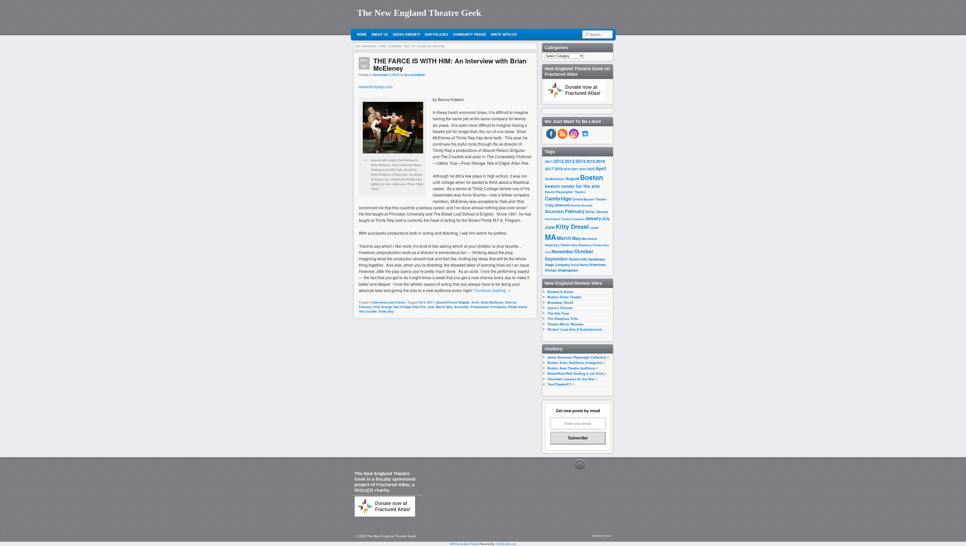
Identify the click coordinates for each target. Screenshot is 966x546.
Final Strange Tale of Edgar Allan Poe (399, 307)
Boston (591, 177)
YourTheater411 (559, 384)
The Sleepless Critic (563, 318)
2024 (582, 169)
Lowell (594, 228)
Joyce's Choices (560, 307)
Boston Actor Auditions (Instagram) (574, 362)
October (583, 251)
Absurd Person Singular (453, 302)
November (461, 307)
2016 (600, 161)
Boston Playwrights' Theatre (565, 192)
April (601, 168)
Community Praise (469, 34)
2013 (570, 161)
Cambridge (558, 198)
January (593, 218)
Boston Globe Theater (564, 297)
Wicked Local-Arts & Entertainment (574, 329)
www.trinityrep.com (375, 87)
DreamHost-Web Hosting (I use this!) (575, 373)
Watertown (597, 264)
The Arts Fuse (558, 313)
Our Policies (436, 34)
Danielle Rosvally (581, 205)
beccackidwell (414, 74)
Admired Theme (601, 535)
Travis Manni (580, 265)
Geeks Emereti (406, 34)
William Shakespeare (561, 270)
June (430, 307)
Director (511, 302)
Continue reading (493, 290)
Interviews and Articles (388, 302)
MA (550, 237)
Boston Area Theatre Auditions (571, 368)
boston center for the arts (572, 186)
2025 (591, 168)
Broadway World (560, 302)
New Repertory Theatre (587, 245)
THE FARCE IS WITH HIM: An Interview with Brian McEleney (450, 64)
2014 (580, 161)
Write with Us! (504, 34)
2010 (422, 302)
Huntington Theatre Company (564, 219)
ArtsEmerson (555, 179)
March (440, 307)
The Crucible (368, 311)
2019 (567, 169)
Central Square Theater (589, 199)
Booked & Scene (560, 291)
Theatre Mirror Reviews (565, 324)
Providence (498, 307)
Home (362, 34)
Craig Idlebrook (557, 205)
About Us (379, 34)
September (556, 259)
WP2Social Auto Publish (464, 544)
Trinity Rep (386, 311)
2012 (559, 161)
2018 (559, 169)
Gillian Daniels (596, 211)
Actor (475, 302)
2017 (549, 169)
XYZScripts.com (506, 544)
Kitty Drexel (572, 226)
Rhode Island (517, 307)
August (572, 178)
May (450, 307)
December (554, 211)
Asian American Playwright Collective (576, 357)
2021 (574, 169)
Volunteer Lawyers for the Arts (570, 378)
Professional (480, 307)
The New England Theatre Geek (419, 13)
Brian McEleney (492, 302)
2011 (430, 302)
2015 (590, 161)
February (365, 307)
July (606, 218)
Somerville (578, 259)
